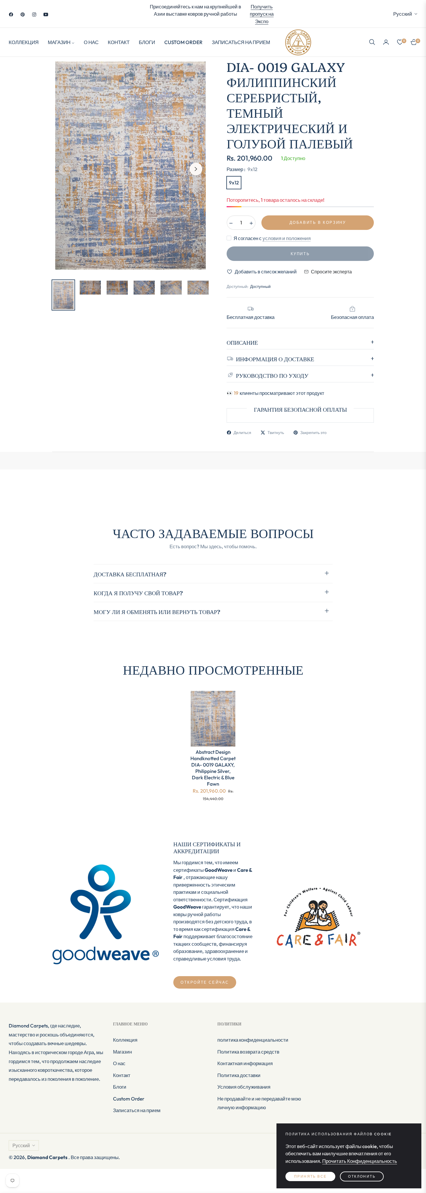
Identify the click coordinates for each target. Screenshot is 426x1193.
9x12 (234, 182)
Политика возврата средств (248, 1052)
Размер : (242, 169)
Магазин (122, 1052)
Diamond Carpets (47, 1157)
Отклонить (362, 1176)
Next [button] (196, 169)
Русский (402, 14)
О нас (119, 1063)
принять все (310, 1176)
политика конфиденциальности (252, 1040)
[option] (130, 166)
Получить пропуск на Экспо (262, 13)
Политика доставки (239, 1075)
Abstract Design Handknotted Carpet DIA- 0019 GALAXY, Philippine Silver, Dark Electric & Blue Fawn (213, 768)
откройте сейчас (205, 982)
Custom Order (128, 1099)
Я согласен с (272, 238)
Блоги (119, 1087)
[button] (372, 42)
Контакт (121, 1075)
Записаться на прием (137, 1110)
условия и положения (287, 238)
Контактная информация (245, 1063)
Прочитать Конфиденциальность (359, 1161)
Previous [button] (65, 169)
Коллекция (125, 1040)
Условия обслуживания (243, 1087)
